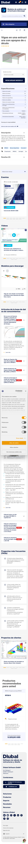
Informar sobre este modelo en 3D (9, 126)
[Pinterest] (21, 815)
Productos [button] (7, 797)
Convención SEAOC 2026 (11, 210)
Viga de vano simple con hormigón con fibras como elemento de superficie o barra (14, 295)
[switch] (24, 422)
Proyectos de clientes (11, 638)
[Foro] (4, 815)
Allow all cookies (14, 442)
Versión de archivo (7, 72)
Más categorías (9, 24)
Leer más (8, 352)
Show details (19, 438)
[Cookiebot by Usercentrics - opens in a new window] (16, 391)
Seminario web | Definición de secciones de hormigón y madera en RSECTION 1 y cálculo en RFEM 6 (13, 249)
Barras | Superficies (14, 148)
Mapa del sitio (6, 830)
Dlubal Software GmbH (12, 767)
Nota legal (5, 825)
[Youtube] (8, 815)
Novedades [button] (7, 804)
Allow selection (14, 447)
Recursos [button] (6, 807)
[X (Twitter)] (14, 815)
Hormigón (21, 151)
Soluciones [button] (7, 794)
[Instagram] (8, 819)
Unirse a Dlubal (9, 812)
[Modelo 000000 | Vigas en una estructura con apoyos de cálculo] (14, 57)
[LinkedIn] (18, 815)
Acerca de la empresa (8, 828)
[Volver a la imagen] (7, 271)
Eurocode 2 (23, 148)
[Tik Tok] (4, 819)
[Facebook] (11, 815)
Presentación (7, 151)
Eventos (5, 177)
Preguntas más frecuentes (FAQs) (13, 552)
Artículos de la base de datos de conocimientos (13, 310)
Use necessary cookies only (14, 451)
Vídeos (4, 226)
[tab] (4, 258)
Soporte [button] (6, 800)
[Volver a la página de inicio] (5, 2)
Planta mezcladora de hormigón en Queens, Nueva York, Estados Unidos (14, 662)
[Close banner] (25, 391)
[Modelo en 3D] (3, 271)
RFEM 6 (6, 148)
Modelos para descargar (12, 266)
